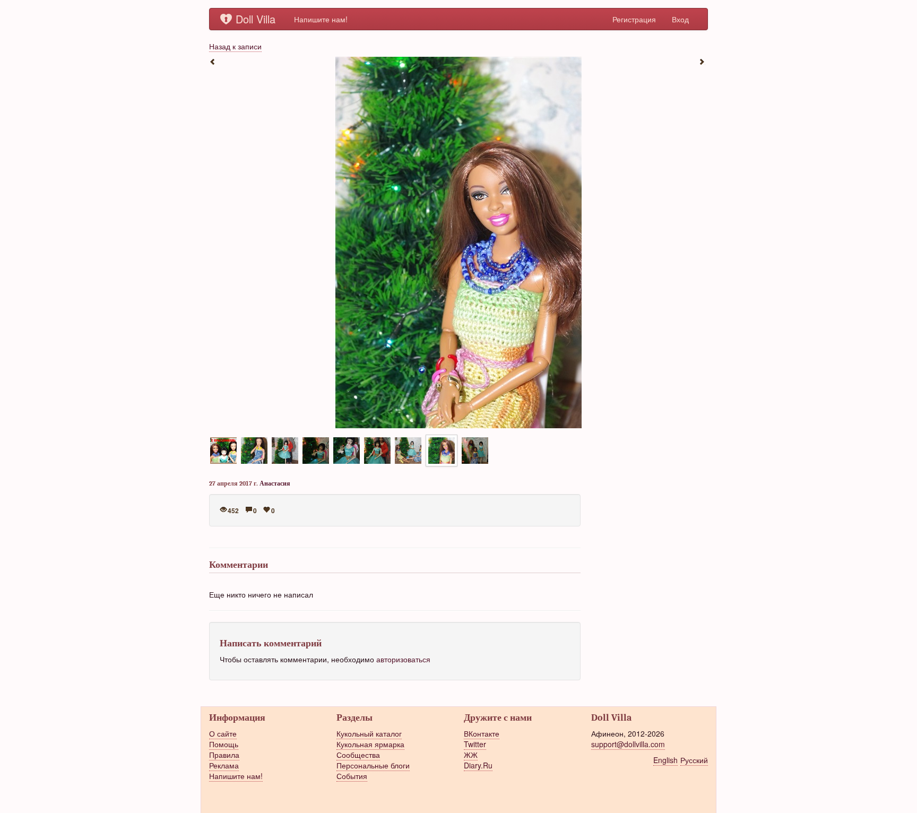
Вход (680, 19)
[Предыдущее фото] (214, 61)
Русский (694, 760)
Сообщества (358, 754)
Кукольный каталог (369, 733)
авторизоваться (403, 659)
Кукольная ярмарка (370, 744)
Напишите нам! (321, 19)
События (351, 776)
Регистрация (634, 19)
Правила (224, 754)
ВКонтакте (481, 733)
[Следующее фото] (703, 61)
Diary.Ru (478, 765)
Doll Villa (255, 19)
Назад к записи (235, 46)
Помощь (223, 744)
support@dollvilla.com (628, 744)
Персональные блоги (373, 765)
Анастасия (274, 483)
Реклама (224, 765)
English (665, 760)
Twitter (475, 744)
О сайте (223, 733)
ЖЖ (471, 754)
